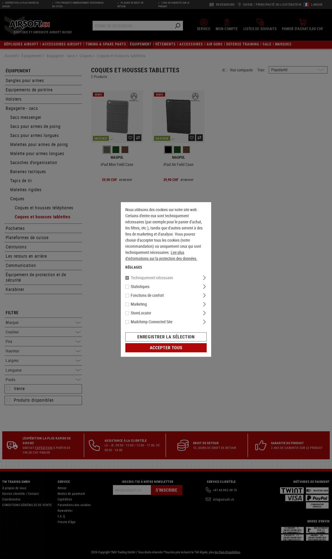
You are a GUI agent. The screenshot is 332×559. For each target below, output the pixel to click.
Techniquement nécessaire (152, 278)
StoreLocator (141, 313)
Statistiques (140, 286)
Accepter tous (166, 348)
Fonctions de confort (147, 295)
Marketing (139, 304)
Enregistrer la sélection (165, 337)
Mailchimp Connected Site (151, 322)
